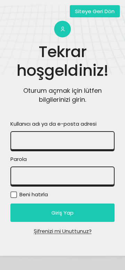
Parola (18, 159)
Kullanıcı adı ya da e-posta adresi (53, 123)
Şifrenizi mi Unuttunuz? (63, 231)
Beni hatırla (33, 194)
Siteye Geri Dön (95, 11)
